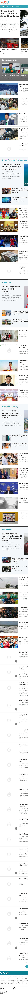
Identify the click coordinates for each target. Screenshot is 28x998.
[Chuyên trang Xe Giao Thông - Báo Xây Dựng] (13, 570)
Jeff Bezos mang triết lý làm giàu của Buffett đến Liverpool (11, 289)
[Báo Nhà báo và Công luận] (21, 581)
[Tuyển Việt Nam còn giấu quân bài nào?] (9, 43)
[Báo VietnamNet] (20, 133)
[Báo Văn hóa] (20, 791)
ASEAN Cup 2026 (4, 983)
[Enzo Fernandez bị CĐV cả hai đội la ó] (9, 705)
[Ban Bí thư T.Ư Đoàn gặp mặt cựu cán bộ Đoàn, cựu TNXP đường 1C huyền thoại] (9, 672)
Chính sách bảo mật (3, 992)
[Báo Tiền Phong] (20, 88)
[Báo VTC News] (21, 270)
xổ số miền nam (10, 980)
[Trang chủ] (4, 2)
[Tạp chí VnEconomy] (3, 420)
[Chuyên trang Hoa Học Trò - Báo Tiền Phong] (20, 212)
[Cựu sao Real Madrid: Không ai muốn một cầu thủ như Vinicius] (9, 657)
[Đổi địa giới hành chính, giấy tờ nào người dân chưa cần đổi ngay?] (9, 794)
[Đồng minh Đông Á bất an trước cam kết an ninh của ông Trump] (9, 943)
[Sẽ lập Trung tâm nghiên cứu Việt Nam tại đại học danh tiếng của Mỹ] (9, 380)
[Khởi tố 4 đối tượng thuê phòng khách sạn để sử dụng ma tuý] (9, 336)
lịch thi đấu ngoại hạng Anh (6, 978)
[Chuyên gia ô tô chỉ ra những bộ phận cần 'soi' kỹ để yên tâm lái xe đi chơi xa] (9, 134)
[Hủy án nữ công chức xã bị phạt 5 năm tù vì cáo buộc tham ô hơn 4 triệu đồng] (9, 809)
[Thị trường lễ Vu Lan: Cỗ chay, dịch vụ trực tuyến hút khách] (9, 104)
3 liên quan (21, 201)
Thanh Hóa (8, 982)
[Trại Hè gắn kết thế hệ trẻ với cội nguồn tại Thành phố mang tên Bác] (9, 839)
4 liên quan (24, 457)
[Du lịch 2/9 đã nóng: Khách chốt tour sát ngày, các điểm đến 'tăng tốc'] (6, 322)
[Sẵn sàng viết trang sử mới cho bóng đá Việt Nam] (9, 642)
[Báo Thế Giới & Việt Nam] (20, 836)
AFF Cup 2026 (18, 982)
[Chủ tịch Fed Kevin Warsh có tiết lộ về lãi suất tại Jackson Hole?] (9, 119)
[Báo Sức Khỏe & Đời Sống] (20, 719)
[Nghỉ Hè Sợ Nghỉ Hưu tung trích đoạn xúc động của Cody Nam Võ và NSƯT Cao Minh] (9, 869)
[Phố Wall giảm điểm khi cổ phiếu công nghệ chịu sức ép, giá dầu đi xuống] (9, 750)
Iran (17, 983)
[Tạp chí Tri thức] (1, 53)
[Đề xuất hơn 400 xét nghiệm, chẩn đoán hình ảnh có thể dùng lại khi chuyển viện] (9, 271)
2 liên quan (12, 171)
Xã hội (23, 982)
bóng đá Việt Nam (18, 980)
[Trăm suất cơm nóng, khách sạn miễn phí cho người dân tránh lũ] (6, 313)
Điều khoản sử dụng (3, 991)
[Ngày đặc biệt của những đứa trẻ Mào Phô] (9, 824)
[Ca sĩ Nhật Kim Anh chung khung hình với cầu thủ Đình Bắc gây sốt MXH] (9, 765)
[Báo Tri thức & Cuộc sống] (13, 563)
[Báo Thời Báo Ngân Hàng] (21, 116)
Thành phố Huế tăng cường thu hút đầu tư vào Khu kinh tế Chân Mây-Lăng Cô (11, 167)
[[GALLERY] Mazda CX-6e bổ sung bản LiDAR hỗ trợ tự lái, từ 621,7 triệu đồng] (6, 560)
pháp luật (2, 982)
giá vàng (12, 982)
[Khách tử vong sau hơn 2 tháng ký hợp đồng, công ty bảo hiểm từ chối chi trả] (9, 256)
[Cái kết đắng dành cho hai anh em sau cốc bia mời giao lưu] (9, 780)
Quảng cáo (2, 993)
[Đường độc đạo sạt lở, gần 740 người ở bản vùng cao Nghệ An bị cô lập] (9, 720)
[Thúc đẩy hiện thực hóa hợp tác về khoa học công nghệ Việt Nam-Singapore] (9, 351)
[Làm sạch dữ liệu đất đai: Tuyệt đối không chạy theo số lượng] (9, 735)
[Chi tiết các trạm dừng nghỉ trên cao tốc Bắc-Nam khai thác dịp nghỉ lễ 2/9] (9, 899)
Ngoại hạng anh (22, 983)
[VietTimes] (20, 364)
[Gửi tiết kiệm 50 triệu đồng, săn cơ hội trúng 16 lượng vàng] (9, 518)
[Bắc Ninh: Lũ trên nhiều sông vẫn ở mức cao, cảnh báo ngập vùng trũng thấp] (9, 583)
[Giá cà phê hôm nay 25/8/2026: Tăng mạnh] (9, 884)
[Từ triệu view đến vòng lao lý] (9, 612)
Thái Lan (14, 978)
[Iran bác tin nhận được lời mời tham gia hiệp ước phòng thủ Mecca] (9, 488)
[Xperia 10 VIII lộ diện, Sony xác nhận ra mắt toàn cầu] (6, 438)
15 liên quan (9, 293)
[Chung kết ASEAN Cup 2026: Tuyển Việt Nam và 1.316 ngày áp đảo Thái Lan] (9, 241)
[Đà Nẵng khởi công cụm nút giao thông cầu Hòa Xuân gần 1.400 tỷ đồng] (9, 365)
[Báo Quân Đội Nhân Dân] (21, 851)
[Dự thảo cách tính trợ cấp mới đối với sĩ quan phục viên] (9, 854)
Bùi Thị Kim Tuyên (11, 983)
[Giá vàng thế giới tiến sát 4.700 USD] (9, 929)
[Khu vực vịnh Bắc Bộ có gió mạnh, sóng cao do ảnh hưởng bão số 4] (9, 627)
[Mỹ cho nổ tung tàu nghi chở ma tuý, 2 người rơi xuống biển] (9, 503)
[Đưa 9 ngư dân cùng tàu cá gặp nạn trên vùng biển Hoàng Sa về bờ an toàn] (9, 89)
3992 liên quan (22, 194)
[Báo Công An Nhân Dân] (21, 332)
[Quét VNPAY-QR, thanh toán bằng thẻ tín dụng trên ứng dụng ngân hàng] (9, 459)
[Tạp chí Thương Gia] (20, 749)
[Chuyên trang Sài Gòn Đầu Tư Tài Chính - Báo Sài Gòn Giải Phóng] (21, 639)
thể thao (19, 978)
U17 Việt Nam (3, 980)
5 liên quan (24, 515)
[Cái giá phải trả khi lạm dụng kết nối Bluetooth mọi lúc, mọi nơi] (6, 446)
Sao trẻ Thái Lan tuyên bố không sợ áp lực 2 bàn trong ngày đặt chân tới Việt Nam (10, 75)
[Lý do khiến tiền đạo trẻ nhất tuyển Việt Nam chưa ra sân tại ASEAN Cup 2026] (9, 149)
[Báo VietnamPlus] (3, 171)
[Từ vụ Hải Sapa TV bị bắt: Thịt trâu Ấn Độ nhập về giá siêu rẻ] (9, 598)
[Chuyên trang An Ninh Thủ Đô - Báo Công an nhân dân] (20, 776)
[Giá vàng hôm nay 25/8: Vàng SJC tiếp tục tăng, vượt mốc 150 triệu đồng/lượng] (6, 191)
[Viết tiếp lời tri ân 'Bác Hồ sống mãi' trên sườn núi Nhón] (9, 914)
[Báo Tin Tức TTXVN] (20, 101)
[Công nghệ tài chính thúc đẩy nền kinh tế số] (6, 200)
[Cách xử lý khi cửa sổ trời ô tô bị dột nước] (6, 569)
